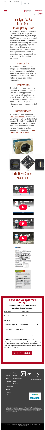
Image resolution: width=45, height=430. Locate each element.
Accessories (9, 386)
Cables (8, 384)
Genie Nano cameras (17, 117)
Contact (16, 2)
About (5, 2)
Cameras (8, 373)
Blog (11, 2)
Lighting (8, 389)
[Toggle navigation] (4, 11)
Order (14, 373)
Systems (8, 392)
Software (8, 395)
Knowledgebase (17, 378)
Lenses (8, 375)
